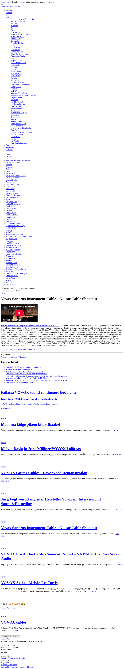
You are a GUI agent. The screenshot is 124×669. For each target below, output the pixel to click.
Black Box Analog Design (21, 34)
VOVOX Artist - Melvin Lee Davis (19, 382)
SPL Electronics (17, 126)
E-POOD (9, 150)
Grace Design (16, 71)
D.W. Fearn (15, 50)
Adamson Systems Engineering (23, 19)
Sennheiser (15, 115)
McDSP (14, 91)
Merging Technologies (19, 93)
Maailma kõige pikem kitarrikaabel (19, 369)
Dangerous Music (17, 52)
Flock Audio (15, 65)
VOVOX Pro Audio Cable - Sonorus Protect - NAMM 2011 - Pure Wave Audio (36, 380)
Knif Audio (15, 80)
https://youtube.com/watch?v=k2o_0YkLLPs (18, 349)
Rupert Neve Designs (19, 113)
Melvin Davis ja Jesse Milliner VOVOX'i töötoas (24, 372)
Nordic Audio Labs (18, 104)
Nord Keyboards (17, 102)
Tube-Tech (15, 130)
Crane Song (15, 47)
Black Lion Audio (17, 37)
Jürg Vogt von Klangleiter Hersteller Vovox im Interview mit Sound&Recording (36, 376)
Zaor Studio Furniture (19, 143)
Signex (13, 119)
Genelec (14, 69)
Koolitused (10, 148)
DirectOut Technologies (20, 54)
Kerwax (14, 78)
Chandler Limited (17, 43)
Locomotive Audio (18, 82)
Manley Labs (16, 87)
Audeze (14, 23)
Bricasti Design (16, 39)
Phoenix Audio (16, 106)
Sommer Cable (16, 121)
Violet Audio (15, 137)
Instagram (15, 608)
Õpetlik (9, 145)
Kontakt (9, 154)
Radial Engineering (18, 108)
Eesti (3, 6)
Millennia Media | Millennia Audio (24, 95)
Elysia (13, 58)
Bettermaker (15, 32)
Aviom (13, 30)
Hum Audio (15, 76)
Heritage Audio (16, 74)
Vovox (13, 139)
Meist (16, 658)
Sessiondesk (15, 117)
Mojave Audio (16, 97)
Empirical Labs (16, 60)
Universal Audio (17, 134)
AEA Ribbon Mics (18, 21)
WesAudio (15, 141)
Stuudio (9, 13)
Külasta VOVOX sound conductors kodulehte (23, 367)
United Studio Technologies (21, 132)
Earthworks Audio (18, 56)
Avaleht (9, 10)
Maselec (14, 89)
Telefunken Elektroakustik (21, 128)
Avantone (14, 26)
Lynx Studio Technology (20, 84)
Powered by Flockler (9, 667)
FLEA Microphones (18, 63)
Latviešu (9, 6)
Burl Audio (15, 41)
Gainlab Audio (16, 67)
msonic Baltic (6, 2)
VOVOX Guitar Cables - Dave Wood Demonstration (26, 374)
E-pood (10, 658)
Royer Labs (15, 111)
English (17, 6)
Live (7, 15)
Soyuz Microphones (18, 124)
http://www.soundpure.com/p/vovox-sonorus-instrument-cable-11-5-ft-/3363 (30, 326)
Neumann (14, 100)
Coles (13, 45)
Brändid (9, 17)
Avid (12, 28)
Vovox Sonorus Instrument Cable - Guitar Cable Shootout (28, 378)
